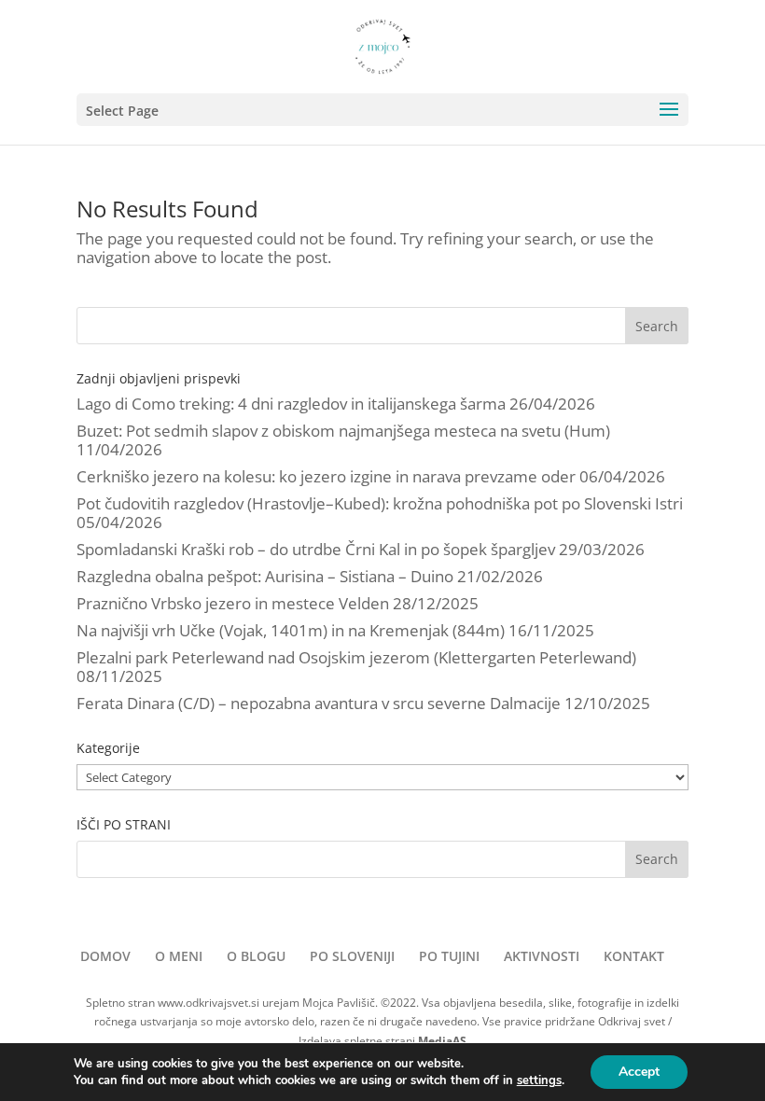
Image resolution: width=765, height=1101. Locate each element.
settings (539, 1080)
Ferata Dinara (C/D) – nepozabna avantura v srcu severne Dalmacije (318, 703)
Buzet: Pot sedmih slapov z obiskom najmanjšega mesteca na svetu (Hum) (343, 430)
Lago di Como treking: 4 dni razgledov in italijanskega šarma (291, 403)
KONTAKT (634, 956)
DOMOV (105, 956)
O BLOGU (256, 956)
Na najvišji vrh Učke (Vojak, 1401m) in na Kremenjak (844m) (290, 630)
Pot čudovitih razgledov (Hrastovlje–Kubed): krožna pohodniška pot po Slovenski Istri (379, 503)
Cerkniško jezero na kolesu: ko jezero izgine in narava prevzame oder (326, 476)
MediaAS (442, 1041)
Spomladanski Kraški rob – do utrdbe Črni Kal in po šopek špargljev (315, 549)
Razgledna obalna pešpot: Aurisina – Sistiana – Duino (264, 576)
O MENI (178, 956)
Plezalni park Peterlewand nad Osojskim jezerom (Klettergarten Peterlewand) (356, 657)
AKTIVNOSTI (541, 956)
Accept (639, 1071)
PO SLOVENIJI (352, 956)
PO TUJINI (449, 956)
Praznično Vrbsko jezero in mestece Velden (232, 603)
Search (656, 326)
